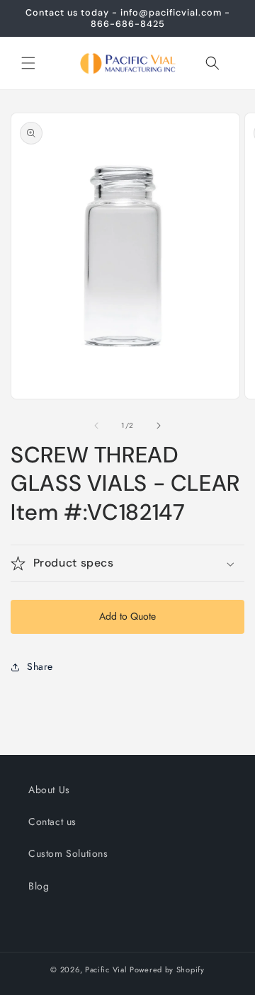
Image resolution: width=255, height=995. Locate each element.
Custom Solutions (68, 853)
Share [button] (40, 666)
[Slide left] (96, 425)
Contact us (52, 821)
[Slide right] (158, 425)
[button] (28, 63)
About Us (49, 790)
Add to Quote (127, 616)
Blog (38, 886)
